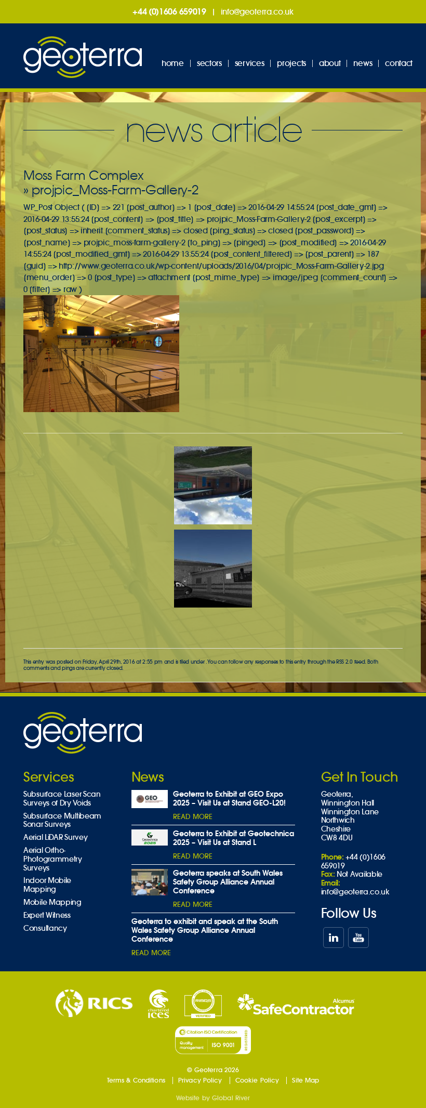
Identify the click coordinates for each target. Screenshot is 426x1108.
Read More (192, 816)
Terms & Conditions (136, 1080)
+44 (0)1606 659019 (169, 11)
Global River (231, 1098)
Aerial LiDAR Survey (55, 837)
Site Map (305, 1080)
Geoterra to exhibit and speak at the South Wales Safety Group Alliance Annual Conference (204, 930)
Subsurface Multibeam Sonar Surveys (62, 820)
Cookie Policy (257, 1080)
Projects (291, 63)
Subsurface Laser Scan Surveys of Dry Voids (62, 799)
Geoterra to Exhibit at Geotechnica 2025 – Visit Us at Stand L (233, 838)
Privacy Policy (200, 1080)
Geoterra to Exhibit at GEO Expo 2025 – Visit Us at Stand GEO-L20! (229, 798)
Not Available (359, 874)
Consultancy (45, 928)
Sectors (209, 63)
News (362, 63)
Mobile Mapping (52, 902)
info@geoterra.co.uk (257, 12)
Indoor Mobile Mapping (47, 885)
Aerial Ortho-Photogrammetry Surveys (52, 859)
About (330, 63)
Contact (398, 63)
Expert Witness (47, 915)
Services (249, 63)
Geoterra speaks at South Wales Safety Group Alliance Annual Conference (228, 881)
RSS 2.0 (344, 661)
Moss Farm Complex (83, 175)
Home (173, 63)
